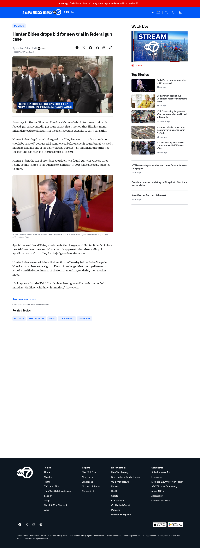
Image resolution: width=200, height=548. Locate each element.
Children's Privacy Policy (57, 536)
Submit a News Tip (160, 472)
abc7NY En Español (121, 515)
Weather (48, 477)
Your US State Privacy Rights (81, 536)
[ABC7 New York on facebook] (20, 525)
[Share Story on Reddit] (90, 47)
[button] (18, 12)
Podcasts (115, 510)
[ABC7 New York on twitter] (27, 525)
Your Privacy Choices (38, 536)
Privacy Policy (22, 536)
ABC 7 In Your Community (164, 486)
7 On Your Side (51, 486)
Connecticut (88, 491)
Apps (46, 510)
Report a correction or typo (24, 299)
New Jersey (87, 477)
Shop (46, 500)
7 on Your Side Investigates (57, 491)
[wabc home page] (25, 472)
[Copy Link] (110, 47)
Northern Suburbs (91, 486)
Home (47, 472)
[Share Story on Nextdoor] (97, 47)
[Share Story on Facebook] (77, 47)
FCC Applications (149, 536)
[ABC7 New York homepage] (42, 12)
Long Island (87, 482)
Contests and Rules (160, 500)
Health (114, 491)
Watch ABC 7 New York (55, 505)
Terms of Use (99, 536)
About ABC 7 (157, 491)
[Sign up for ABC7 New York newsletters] (41, 525)
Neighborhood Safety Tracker (125, 477)
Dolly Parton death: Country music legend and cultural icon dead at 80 (98, 3)
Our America (117, 500)
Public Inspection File (132, 536)
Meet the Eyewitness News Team (167, 482)
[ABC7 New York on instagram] (34, 525)
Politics (114, 486)
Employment (157, 477)
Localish (48, 496)
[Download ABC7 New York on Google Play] (175, 524)
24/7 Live (69, 12)
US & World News (120, 482)
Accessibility (157, 496)
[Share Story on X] (83, 47)
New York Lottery (119, 472)
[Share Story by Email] (103, 47)
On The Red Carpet (120, 505)
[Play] (159, 46)
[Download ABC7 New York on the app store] (160, 524)
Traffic (47, 482)
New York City (89, 472)
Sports (114, 496)
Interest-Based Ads (113, 536)
